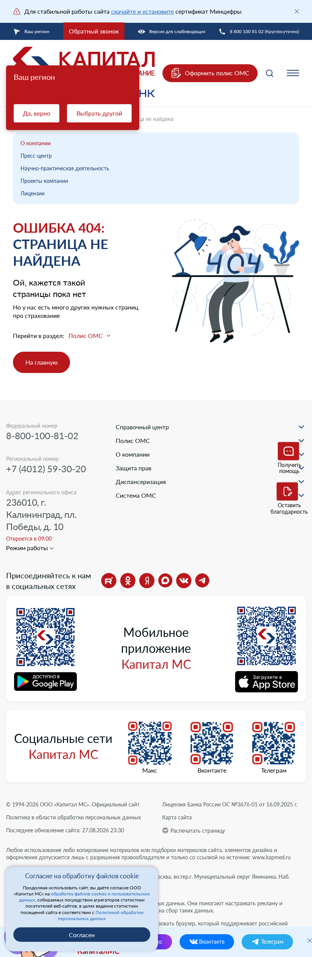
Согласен (82, 934)
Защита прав (133, 467)
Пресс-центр (36, 155)
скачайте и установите (142, 11)
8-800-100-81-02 (42, 435)
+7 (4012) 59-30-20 (46, 468)
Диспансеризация (141, 481)
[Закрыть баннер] (296, 11)
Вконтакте (211, 770)
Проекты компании (44, 181)
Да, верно (36, 113)
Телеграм (274, 770)
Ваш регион (36, 31)
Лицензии (33, 193)
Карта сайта (177, 817)
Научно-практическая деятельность (65, 168)
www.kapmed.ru (271, 857)
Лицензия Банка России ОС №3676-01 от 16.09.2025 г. (230, 804)
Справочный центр (142, 426)
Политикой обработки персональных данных (100, 915)
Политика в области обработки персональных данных (73, 817)
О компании (36, 143)
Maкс (149, 770)
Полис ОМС (133, 440)
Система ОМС (136, 495)
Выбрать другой (99, 113)
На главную (41, 362)
